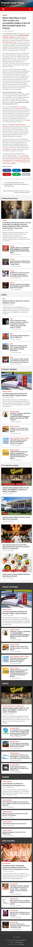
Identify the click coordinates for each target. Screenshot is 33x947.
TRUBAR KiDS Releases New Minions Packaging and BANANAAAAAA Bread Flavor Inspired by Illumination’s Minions (19, 455)
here (3, 104)
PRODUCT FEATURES (10, 587)
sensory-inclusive (20, 108)
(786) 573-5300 (25, 157)
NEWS (4, 295)
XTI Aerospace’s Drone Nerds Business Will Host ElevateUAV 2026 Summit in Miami (19, 745)
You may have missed (10, 465)
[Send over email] (16, 174)
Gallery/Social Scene (10, 198)
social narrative (6, 149)
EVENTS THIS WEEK (14, 438)
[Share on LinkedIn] (16, 170)
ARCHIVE (4, 15)
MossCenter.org (13, 157)
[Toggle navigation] (3, 9)
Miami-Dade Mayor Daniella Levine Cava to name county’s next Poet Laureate (16, 191)
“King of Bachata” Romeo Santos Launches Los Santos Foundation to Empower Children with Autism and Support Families (19, 324)
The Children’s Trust (25, 162)
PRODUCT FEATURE (7, 391)
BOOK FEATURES (8, 841)
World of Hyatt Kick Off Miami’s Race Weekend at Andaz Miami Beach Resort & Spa (20, 286)
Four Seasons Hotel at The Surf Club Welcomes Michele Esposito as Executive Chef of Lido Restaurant (16, 546)
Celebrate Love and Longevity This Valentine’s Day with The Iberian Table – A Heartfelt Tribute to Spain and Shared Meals (19, 889)
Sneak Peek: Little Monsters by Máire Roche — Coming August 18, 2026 (20, 914)
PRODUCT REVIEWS (9, 369)
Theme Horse (18, 942)
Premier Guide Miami (12, 2)
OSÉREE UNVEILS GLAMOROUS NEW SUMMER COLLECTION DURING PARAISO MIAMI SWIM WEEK (20, 250)
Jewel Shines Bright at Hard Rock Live (14, 823)
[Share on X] (26, 170)
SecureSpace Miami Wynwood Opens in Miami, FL (19, 336)
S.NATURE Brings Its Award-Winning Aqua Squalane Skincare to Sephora (19, 441)
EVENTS (5, 684)
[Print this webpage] (26, 174)
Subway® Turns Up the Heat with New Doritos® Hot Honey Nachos (19, 429)
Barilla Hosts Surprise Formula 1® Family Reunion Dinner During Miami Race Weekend (19, 274)
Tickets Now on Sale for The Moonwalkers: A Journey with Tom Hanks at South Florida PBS (20, 756)
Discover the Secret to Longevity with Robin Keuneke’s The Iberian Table (20, 925)
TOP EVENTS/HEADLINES (9, 484)
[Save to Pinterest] (6, 174)
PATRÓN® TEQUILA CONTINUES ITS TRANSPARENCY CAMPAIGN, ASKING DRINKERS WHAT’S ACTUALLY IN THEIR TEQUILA (20, 417)
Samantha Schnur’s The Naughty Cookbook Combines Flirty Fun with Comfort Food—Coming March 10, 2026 (15, 867)
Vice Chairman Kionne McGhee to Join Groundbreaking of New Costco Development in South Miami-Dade (16, 184)
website (29, 120)
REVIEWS (5, 777)
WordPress (22, 944)
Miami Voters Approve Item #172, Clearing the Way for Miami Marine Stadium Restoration (18, 348)
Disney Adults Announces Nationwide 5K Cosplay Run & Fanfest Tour (19, 768)
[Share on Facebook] (6, 170)
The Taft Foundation (10, 163)
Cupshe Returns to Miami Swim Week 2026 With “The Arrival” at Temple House (20, 262)
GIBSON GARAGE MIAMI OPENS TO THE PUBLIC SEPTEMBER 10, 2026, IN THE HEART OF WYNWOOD (15, 489)
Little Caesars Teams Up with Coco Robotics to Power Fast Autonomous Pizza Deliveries (19, 360)
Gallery (4, 220)
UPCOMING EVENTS (20, 484)
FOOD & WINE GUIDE (7, 541)
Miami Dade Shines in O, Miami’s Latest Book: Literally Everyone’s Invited (20, 902)
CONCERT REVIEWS (7, 781)
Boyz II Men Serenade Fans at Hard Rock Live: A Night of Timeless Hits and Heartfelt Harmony (16, 803)
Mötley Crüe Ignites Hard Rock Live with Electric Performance (15, 814)
